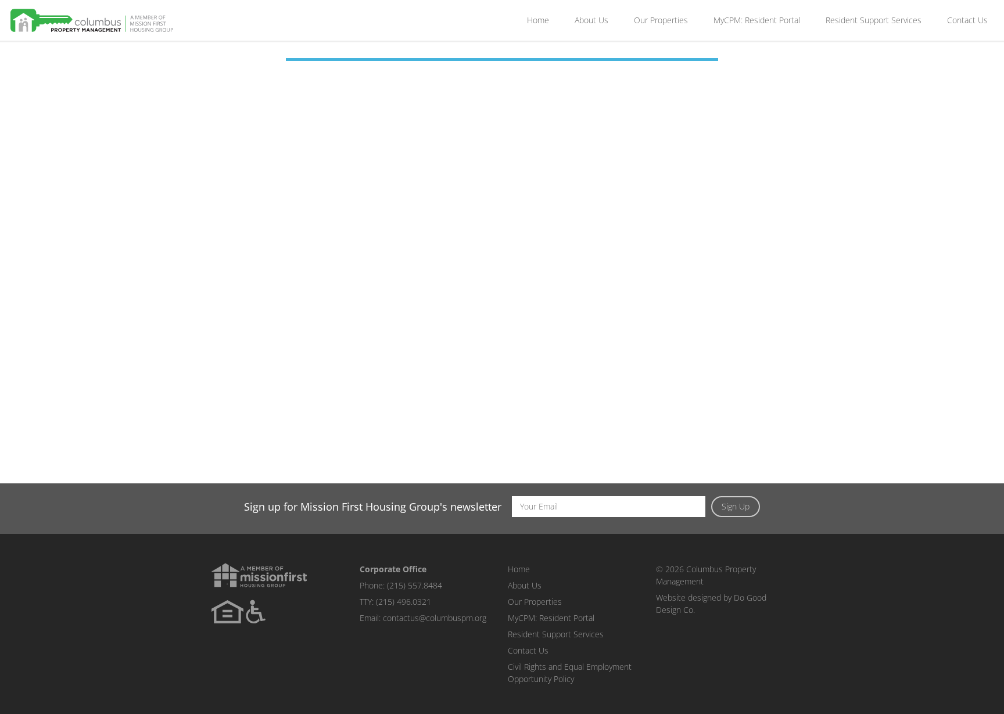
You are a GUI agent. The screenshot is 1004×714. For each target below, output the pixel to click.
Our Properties (661, 20)
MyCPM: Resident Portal (756, 20)
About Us (591, 20)
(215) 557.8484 (414, 585)
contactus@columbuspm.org (434, 617)
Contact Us (967, 20)
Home (538, 20)
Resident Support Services (873, 20)
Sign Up (736, 506)
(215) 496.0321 (403, 601)
